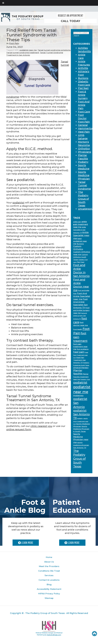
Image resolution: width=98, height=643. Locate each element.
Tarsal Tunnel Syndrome (84, 185)
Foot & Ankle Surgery (83, 95)
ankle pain (77, 222)
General (83, 125)
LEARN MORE (27, 542)
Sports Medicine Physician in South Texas (81, 428)
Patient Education (72, 506)
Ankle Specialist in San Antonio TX (79, 230)
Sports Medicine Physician (84, 175)
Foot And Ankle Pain (84, 105)
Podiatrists (78, 395)
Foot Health (77, 329)
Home (49, 557)
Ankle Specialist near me (81, 235)
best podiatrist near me (80, 241)
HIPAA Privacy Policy (49, 593)
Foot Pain (14, 43)
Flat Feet (80, 262)
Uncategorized (87, 208)
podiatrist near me (28, 50)
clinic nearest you (41, 426)
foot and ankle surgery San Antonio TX (80, 316)
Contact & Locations (49, 580)
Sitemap (49, 598)
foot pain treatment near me (80, 346)
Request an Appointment (70, 15)
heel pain (78, 352)
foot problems (83, 349)
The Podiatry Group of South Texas (83, 199)
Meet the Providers (49, 566)
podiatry (80, 418)
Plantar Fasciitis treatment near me (81, 376)
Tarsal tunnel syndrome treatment (22, 52)
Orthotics (84, 148)
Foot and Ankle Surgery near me (81, 310)
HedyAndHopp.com (54, 635)
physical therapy (80, 367)
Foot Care (84, 111)
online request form (18, 429)
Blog (49, 584)
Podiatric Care (85, 379)
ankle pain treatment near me (80, 224)
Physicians (84, 151)
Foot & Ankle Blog (24, 506)
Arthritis (83, 68)
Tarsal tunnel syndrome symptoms (54, 50)
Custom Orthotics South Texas (80, 257)
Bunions (83, 78)
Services (49, 575)
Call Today (70, 21)
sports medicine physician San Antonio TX (81, 445)
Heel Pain (84, 131)
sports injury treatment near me (80, 421)
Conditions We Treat (49, 571)
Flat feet (83, 88)
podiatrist (18, 202)
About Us (49, 562)
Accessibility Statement (49, 589)
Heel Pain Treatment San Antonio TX (79, 360)
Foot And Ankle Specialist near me (81, 296)
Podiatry (83, 161)
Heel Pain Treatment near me (80, 355)
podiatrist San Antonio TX (81, 414)
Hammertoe (85, 128)
